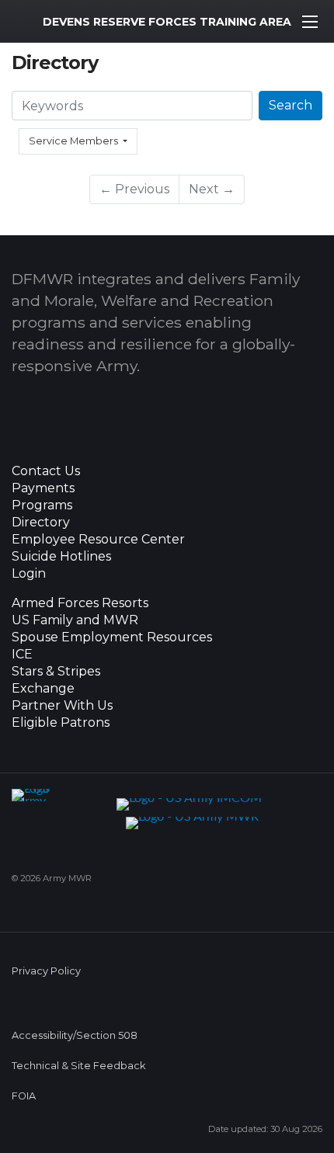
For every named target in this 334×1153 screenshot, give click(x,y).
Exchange (43, 688)
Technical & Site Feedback (78, 1065)
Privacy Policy (46, 971)
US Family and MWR (75, 620)
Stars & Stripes (56, 671)
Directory (41, 522)
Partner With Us (62, 706)
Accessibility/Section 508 (74, 1035)
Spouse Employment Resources (112, 637)
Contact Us (46, 471)
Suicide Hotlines (61, 556)
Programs (42, 505)
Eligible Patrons (61, 723)
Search (290, 105)
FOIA (24, 1096)
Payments (43, 488)
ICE (22, 654)
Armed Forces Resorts (80, 603)
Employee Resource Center (98, 539)
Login (29, 574)
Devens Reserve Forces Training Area (167, 22)
